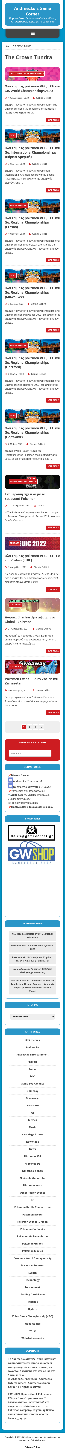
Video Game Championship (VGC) (32, 1316)
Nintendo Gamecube (32, 1178)
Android (32, 1061)
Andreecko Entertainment (33, 1054)
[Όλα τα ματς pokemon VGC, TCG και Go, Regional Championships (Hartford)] (32, 350)
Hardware (33, 1105)
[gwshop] (31, 863)
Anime (32, 1069)
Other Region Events (32, 1192)
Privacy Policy (32, 1447)
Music (32, 1127)
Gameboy (32, 1091)
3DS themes (32, 1040)
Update (32, 1309)
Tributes (32, 1301)
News (32, 1149)
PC (32, 1200)
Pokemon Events (32, 1214)
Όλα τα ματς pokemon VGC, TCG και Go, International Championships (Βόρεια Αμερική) (32, 152)
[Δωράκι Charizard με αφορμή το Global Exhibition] (32, 609)
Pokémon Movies (32, 1251)
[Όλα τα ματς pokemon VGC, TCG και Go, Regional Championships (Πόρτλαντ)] (32, 420)
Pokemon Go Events (32, 1229)
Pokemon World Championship (32, 1258)
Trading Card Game (33, 1294)
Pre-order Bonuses (32, 1265)
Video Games (32, 1323)
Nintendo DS (32, 1163)
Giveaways (32, 1098)
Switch (32, 1272)
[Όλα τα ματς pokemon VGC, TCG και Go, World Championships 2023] (32, 78)
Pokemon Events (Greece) (32, 1221)
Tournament (32, 1287)
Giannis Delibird (43, 98)
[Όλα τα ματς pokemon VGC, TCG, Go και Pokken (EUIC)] (32, 548)
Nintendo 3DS (32, 1156)
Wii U (32, 1330)
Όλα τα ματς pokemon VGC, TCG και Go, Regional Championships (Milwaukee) (32, 292)
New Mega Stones (33, 1134)
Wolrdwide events (32, 1338)
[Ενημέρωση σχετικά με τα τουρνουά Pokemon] (32, 486)
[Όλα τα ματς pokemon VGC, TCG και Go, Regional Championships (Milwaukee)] (32, 280)
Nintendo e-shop (32, 1170)
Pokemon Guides (32, 1243)
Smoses (41, 505)
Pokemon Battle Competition (32, 1207)
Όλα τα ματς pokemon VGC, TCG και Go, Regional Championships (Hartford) (32, 362)
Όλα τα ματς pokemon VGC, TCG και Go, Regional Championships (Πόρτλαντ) (32, 432)
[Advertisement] (32, 893)
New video (32, 1141)
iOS (32, 1112)
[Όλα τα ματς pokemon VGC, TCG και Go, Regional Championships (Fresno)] (32, 210)
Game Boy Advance (32, 1083)
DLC (32, 1076)
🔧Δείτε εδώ (15, 794)
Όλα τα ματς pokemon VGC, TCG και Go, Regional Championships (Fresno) (32, 222)
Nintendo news (32, 1185)
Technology (32, 1280)
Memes (32, 1120)
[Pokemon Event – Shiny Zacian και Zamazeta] (32, 671)
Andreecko (32, 1047)
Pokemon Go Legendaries (32, 1236)
